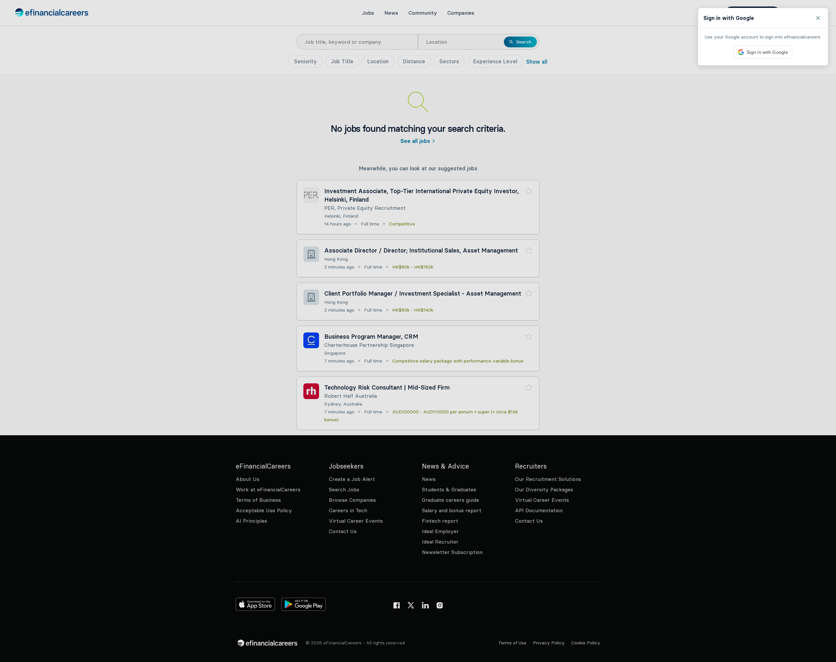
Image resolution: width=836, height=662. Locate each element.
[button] (418, 331)
